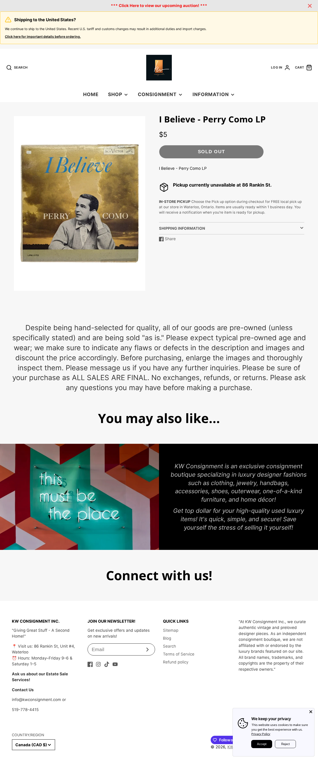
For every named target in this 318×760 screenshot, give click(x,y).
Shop (115, 94)
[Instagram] (98, 664)
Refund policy (175, 662)
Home (90, 94)
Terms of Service (178, 654)
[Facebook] (90, 664)
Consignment (157, 94)
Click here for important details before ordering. (43, 36)
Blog (167, 638)
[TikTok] (106, 664)
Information (211, 94)
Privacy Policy (260, 734)
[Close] (310, 711)
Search (169, 646)
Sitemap (170, 630)
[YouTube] (115, 664)
